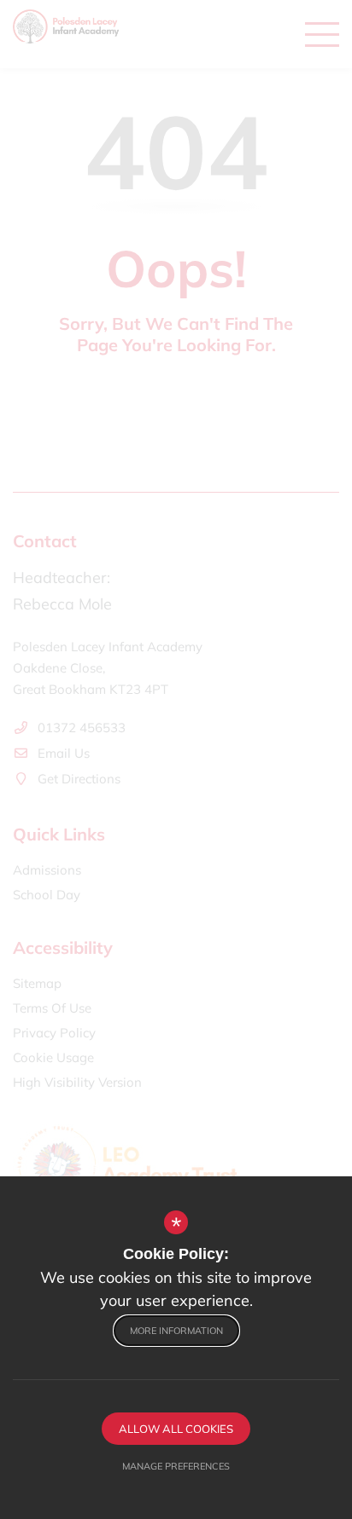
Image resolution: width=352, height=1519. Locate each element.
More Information (176, 1331)
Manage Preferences (176, 1466)
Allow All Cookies (176, 1428)
